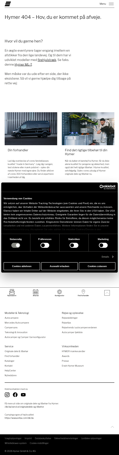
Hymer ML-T (23, 64)
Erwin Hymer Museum (73, 365)
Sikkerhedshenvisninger (66, 438)
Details (105, 256)
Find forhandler (12, 356)
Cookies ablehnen (21, 266)
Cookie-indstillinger (39, 443)
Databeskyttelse (43, 438)
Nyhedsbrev (11, 375)
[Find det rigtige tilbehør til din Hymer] (88, 128)
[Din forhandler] (31, 128)
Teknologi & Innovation (16, 332)
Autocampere (11, 317)
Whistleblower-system (16, 443)
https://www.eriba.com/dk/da (19, 418)
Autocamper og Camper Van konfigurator (25, 337)
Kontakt (9, 365)
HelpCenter (10, 370)
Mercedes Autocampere (17, 322)
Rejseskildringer (70, 317)
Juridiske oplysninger (91, 438)
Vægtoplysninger (13, 438)
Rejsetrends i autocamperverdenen (79, 327)
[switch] (44, 245)
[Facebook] (15, 394)
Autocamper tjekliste (72, 332)
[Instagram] (7, 394)
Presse (65, 361)
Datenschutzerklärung (16, 229)
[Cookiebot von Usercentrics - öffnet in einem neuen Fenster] (101, 187)
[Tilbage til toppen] (111, 427)
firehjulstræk (47, 60)
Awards (65, 356)
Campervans (11, 327)
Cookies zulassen (97, 266)
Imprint (28, 438)
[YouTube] (23, 394)
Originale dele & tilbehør (16, 351)
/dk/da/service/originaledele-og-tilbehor (24, 406)
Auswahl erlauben (59, 266)
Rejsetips (66, 322)
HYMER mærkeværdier (73, 351)
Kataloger (9, 361)
